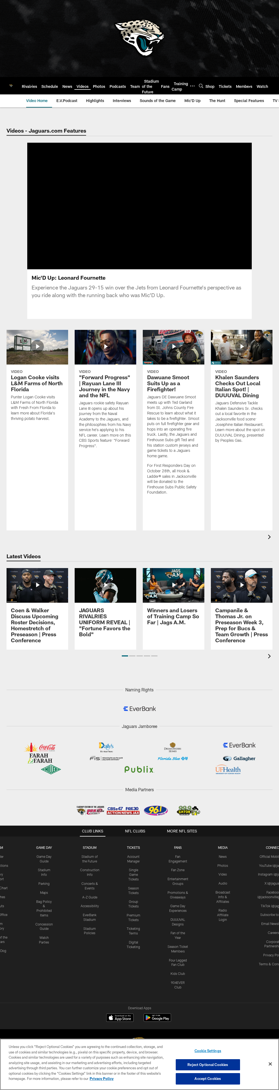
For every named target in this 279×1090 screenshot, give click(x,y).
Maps (44, 892)
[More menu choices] (192, 86)
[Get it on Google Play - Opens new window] (157, 1020)
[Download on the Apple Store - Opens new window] (120, 1018)
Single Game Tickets (133, 874)
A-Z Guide (89, 897)
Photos (222, 865)
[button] (139, 218)
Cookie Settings (208, 1051)
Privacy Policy (102, 1078)
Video (223, 874)
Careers (273, 932)
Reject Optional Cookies (207, 1064)
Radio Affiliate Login (222, 914)
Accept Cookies (208, 1078)
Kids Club (178, 973)
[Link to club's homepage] (11, 85)
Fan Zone (177, 870)
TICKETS (133, 847)
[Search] (201, 85)
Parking (44, 883)
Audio (223, 883)
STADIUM (89, 847)
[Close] (270, 1064)
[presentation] (270, 537)
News (223, 856)
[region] (139, 1064)
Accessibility (90, 906)
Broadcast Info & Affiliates (223, 896)
